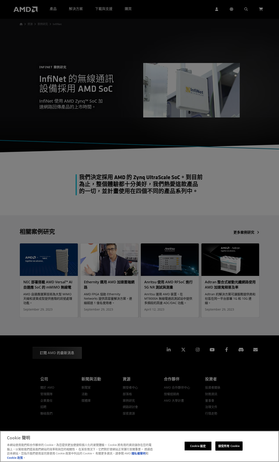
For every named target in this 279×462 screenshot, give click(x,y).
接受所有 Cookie (229, 446)
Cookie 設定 (198, 446)
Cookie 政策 (15, 457)
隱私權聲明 (138, 453)
